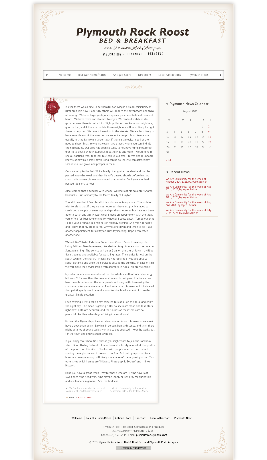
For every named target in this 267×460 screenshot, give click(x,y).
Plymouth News (198, 75)
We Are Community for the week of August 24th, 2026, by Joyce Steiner (186, 180)
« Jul (168, 160)
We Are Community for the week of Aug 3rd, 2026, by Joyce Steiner (188, 204)
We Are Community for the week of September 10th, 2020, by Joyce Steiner (129, 390)
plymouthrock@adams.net (151, 435)
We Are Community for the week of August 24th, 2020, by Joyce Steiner (85, 390)
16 (209, 137)
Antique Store (122, 75)
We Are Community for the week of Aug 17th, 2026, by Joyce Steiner (188, 188)
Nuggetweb (139, 447)
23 (209, 142)
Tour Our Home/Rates (91, 75)
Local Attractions (169, 75)
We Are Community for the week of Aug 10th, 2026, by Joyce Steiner (188, 196)
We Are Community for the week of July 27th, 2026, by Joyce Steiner (188, 211)
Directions (144, 75)
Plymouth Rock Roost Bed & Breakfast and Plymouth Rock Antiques (138, 442)
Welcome (64, 75)
